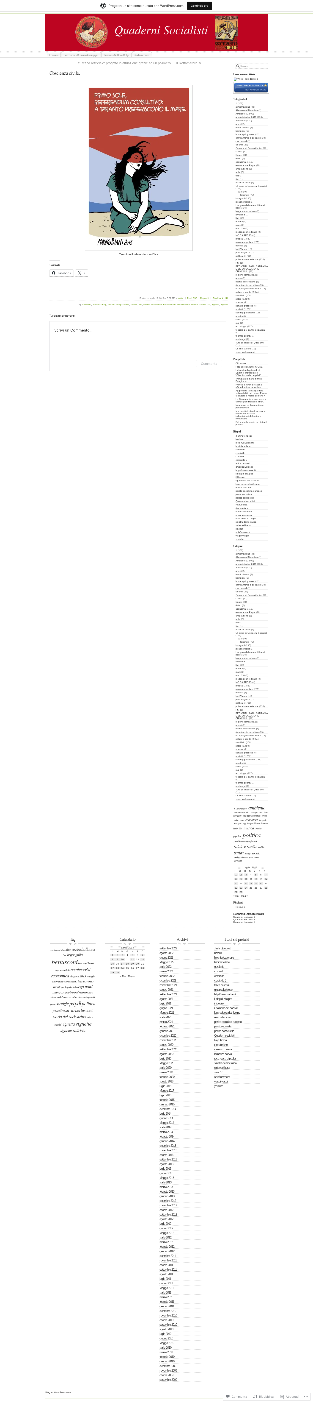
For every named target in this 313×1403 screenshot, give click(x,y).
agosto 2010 (166, 1329)
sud (237, 323)
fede (238, 172)
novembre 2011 (168, 1260)
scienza (240, 302)
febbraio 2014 (166, 1136)
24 (246, 888)
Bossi (91, 963)
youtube (240, 539)
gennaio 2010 (166, 1361)
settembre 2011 (168, 1269)
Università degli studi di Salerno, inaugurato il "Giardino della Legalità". (249, 373)
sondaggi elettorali (245, 312)
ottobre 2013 (166, 1155)
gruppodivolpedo (244, 467)
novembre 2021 (168, 985)
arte (238, 124)
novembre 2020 (168, 1040)
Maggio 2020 (166, 1063)
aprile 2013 (165, 1182)
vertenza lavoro (244, 352)
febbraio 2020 (166, 1077)
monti (71, 997)
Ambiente (241, 113)
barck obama (242, 127)
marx (238, 225)
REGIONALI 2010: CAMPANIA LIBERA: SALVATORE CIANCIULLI (252, 269)
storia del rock (64, 1016)
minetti (65, 997)
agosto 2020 (166, 1054)
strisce (89, 1017)
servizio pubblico (244, 305)
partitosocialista (244, 494)
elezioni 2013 (78, 976)
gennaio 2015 (166, 1104)
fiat (237, 175)
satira (238, 299)
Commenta (209, 363)
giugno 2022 (166, 957)
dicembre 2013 (167, 1145)
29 (236, 892)
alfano (68, 949)
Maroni (82, 992)
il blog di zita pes (244, 473)
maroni (239, 221)
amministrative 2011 (246, 117)
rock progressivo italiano (248, 288)
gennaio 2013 (166, 1196)
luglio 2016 (165, 1095)
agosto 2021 (166, 999)
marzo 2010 (166, 1352)
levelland (240, 214)
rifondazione (242, 508)
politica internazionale (247, 259)
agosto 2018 (166, 1081)
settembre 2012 (168, 1214)
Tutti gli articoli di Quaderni (250, 342)
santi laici (240, 295)
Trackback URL (220, 298)
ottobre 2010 (166, 1320)
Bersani (82, 962)
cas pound (241, 141)
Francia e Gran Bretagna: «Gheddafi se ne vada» (249, 385)
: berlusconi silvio (57, 949)
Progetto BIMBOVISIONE (249, 366)
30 (241, 892)
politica (239, 256)
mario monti (71, 992)
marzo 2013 (166, 1187)
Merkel (59, 997)
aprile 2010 (165, 1347)
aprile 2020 (165, 1067)
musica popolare (244, 242)
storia (238, 319)
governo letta (75, 981)
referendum (156, 305)
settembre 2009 (168, 1379)
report (239, 278)
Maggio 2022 (166, 962)
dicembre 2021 (167, 980)
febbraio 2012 (166, 1246)
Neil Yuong (241, 249)
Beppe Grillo (74, 954)
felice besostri (243, 463)
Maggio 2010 (166, 1343)
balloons (88, 949)
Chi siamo (53, 55)
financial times (243, 182)
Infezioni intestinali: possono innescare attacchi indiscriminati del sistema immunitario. (251, 415)
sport (238, 316)
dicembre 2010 (167, 1311)
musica (239, 238)
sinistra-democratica (246, 522)
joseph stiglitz (243, 202)
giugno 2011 (166, 1283)
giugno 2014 (166, 1118)
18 (251, 883)
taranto (194, 305)
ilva (140, 305)
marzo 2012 (166, 1242)
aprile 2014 (165, 1127)
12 (256, 879)
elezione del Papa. (245, 165)
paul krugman (243, 252)
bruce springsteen (245, 134)
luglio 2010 (165, 1334)
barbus (239, 439)
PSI (237, 263)
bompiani (240, 131)
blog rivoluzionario (245, 442)
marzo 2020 (166, 1072)
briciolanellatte (243, 446)
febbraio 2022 (166, 976)
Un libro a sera (243, 348)
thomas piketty (243, 336)
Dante (239, 155)
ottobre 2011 (166, 1265)
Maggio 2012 (166, 1233)
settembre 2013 (168, 1159)
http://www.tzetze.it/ (246, 470)
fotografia (244, 195)
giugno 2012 (166, 1228)
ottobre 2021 (166, 989)
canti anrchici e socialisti (248, 138)
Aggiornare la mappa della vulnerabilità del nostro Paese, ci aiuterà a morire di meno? (252, 393)
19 (256, 883)
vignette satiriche (72, 1030)
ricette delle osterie (245, 281)
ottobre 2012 (166, 1210)
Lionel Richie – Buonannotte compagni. (81, 55)
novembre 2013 (168, 1150)
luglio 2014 (165, 1113)
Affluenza (86, 305)
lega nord (84, 986)
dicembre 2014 (167, 1109)
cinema (239, 144)
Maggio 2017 (166, 1090)
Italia (74, 987)
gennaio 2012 (166, 1251)
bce (64, 955)
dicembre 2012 (167, 1200)
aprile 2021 (165, 1017)
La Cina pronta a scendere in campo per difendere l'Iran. (251, 400)
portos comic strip (245, 497)
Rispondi (204, 298)
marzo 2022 (166, 971)
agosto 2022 (166, 953)
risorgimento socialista (247, 285)
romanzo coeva (244, 511)
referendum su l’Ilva (146, 254)
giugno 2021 (166, 1008)
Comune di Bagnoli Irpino (249, 148)
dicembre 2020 (167, 1035)
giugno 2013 (166, 1173)
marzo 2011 (166, 1297)
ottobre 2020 (166, 1044)
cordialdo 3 (241, 460)
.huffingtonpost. (244, 436)
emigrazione (242, 168)
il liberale (240, 477)
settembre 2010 (168, 1324)
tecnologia (241, 326)
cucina (239, 151)
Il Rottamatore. (187, 63)
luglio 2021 (165, 1003)
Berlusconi (64, 961)
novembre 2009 (168, 1370)
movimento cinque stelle (85, 997)
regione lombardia (245, 274)
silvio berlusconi (79, 1010)
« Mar (236, 896)
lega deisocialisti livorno (248, 484)
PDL (78, 1003)
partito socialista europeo (249, 491)
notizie (146, 305)
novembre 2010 (168, 1315)
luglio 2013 (165, 1168)
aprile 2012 (165, 1237)
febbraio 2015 (166, 1100)
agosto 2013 (166, 1164)
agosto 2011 (166, 1274)
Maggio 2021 (166, 1012)
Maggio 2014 (166, 1122)
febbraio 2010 (166, 1356)
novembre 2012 (168, 1205)
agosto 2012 (166, 1219)
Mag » (244, 896)
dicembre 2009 (167, 1366)
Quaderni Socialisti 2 (244, 919)
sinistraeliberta (243, 525)
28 (266, 888)
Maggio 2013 (166, 1178)
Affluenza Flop (99, 305)
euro (65, 981)
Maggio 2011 (166, 1288)
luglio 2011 (165, 1278)
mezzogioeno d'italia (246, 232)
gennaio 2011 (166, 1306)
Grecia (63, 987)
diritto (238, 158)
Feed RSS (192, 298)
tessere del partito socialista (250, 330)
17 (246, 883)
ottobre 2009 (166, 1375)
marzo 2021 (166, 1022)
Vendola (57, 1024)
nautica (239, 245)
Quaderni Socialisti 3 (244, 922)
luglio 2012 (165, 1223)
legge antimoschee (246, 211)
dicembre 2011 (167, 1256)
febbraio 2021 (166, 1026)
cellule (66, 970)
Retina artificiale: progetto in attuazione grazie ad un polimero (125, 63)
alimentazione (243, 107)
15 (236, 883)
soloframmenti (243, 532)
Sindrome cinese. (142, 55)
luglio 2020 (165, 1058)
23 (241, 888)
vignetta (215, 305)
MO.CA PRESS (244, 235)
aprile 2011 (165, 1292)
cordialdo (240, 449)
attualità (76, 949)
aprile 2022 (165, 966)
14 (266, 879)
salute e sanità (243, 292)
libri (237, 218)
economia (241, 162)
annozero (241, 120)
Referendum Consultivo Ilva (176, 305)
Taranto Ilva (204, 305)
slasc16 (240, 528)
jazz (240, 192)
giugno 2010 (166, 1338)
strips (81, 1016)
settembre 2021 (168, 994)
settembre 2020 (168, 1049)
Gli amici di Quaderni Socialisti (251, 186)
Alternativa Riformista (247, 110)
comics (134, 305)
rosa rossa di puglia (246, 518)
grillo (69, 987)
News (53, 1003)
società (239, 309)
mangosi (58, 992)
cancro (58, 970)
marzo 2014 (166, 1132)
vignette (224, 305)
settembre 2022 (168, 948)
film (237, 179)
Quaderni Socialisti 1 (244, 917)
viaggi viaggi (242, 535)
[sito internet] (251, 93)
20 (261, 883)
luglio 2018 (165, 1086)
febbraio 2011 (166, 1301)
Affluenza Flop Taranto (118, 305)
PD (71, 1003)
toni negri (240, 339)
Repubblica (241, 504)
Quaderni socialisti (161, 46)
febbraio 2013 (166, 1191)
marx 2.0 (240, 228)
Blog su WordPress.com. (58, 1392)
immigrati (240, 198)
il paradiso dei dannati (247, 480)
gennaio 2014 (166, 1141)
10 (246, 879)
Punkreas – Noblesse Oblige (116, 55)
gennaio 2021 (166, 1031)
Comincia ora (199, 5)
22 (236, 888)
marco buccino (243, 487)
